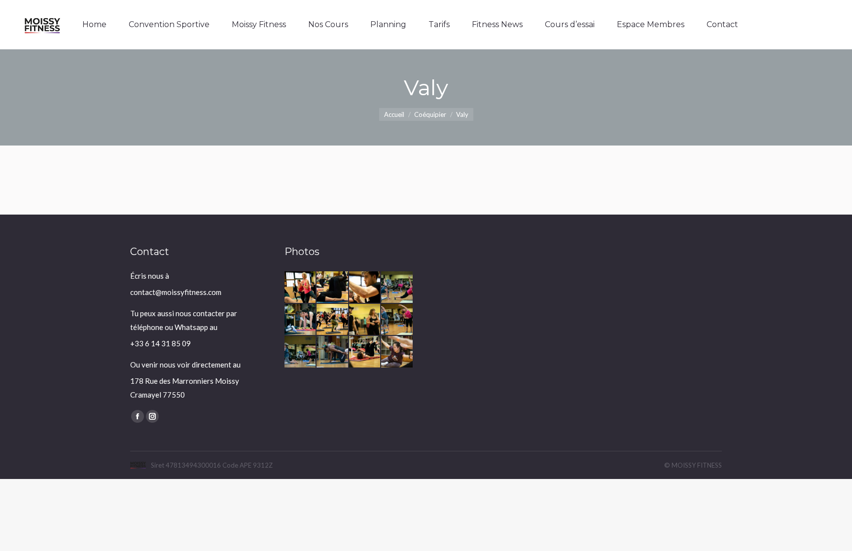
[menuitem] (94, 25)
